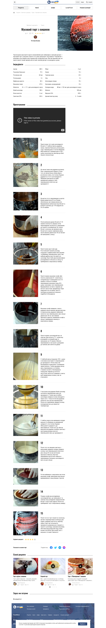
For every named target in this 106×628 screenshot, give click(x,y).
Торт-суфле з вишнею (19, 576)
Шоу (14, 624)
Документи (46, 609)
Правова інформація (64, 606)
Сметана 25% (17, 96)
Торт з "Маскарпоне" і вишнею (77, 576)
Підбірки (50, 615)
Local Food (69, 8)
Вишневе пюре (18, 84)
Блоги (15, 620)
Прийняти (82, 624)
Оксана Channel (76, 582)
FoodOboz (16, 615)
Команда (45, 606)
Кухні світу (43, 615)
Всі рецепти (17, 599)
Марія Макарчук (21, 582)
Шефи (53, 8)
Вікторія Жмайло (49, 582)
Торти (33, 12)
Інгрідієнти (56, 615)
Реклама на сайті (31, 609)
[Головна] (14, 13)
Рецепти (21, 8)
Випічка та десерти (25, 12)
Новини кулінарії (85, 8)
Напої (37, 8)
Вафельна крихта (18, 81)
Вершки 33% (49, 93)
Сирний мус (44, 576)
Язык (82, 2)
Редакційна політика (64, 609)
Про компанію (30, 606)
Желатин (16, 87)
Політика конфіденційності (82, 606)
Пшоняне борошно (19, 72)
